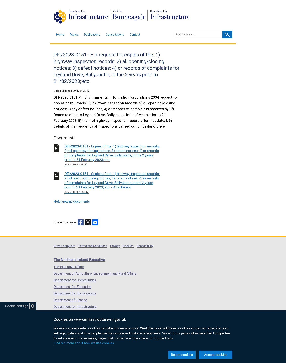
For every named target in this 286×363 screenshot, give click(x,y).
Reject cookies (182, 355)
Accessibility (145, 246)
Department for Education (72, 287)
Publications (92, 34)
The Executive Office (69, 267)
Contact (135, 34)
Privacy (115, 246)
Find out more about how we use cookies (84, 343)
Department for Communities (75, 280)
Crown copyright (64, 246)
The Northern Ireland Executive (79, 260)
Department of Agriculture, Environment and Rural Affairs (95, 273)
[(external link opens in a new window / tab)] (81, 222)
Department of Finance (70, 300)
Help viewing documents (72, 201)
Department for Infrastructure (75, 307)
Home (60, 34)
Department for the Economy (75, 293)
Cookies (128, 246)
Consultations (115, 34)
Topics (74, 34)
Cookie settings (16, 306)
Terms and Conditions (92, 246)
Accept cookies (215, 355)
